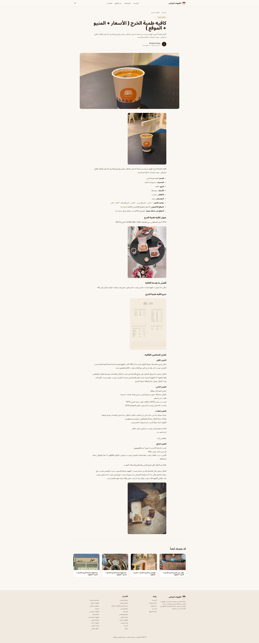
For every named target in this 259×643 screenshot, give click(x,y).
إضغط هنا (123, 207)
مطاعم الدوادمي (123, 614)
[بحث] (75, 3)
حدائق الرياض (95, 628)
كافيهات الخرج (155, 12)
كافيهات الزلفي (94, 603)
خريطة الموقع (153, 611)
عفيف (126, 628)
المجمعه (125, 611)
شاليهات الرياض (94, 606)
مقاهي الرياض (124, 603)
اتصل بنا (109, 3)
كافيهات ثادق (95, 623)
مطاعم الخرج (124, 609)
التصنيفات (127, 3)
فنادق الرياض (95, 620)
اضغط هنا (118, 211)
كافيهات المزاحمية (94, 617)
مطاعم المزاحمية (94, 600)
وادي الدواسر (124, 623)
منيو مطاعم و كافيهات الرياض (119, 606)
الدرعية (126, 626)
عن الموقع (118, 3)
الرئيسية (136, 3)
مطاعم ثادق (95, 614)
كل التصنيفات (153, 603)
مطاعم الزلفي (124, 617)
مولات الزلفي (95, 626)
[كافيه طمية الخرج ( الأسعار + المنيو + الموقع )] (129, 139)
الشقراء (97, 609)
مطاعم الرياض (124, 600)
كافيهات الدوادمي (94, 611)
